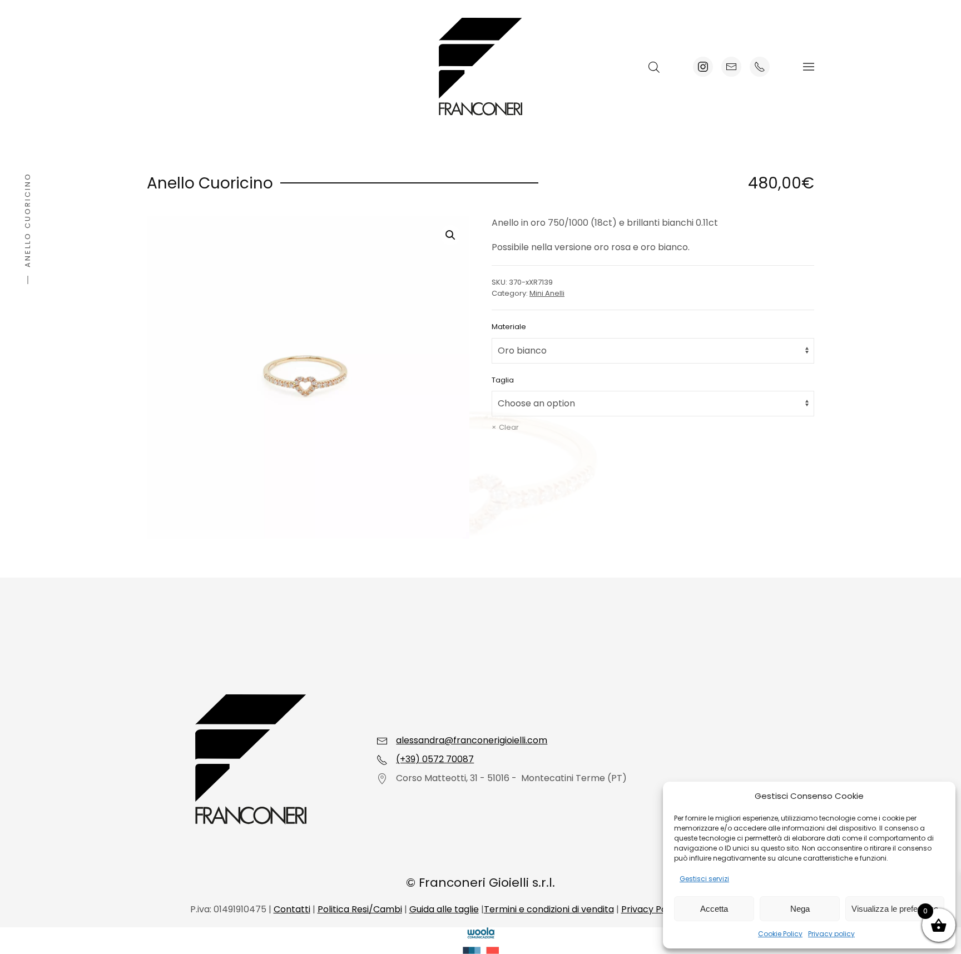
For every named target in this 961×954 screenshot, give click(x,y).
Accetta (714, 908)
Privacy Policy (651, 909)
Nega (800, 908)
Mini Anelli (546, 293)
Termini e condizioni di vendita (549, 909)
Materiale (509, 326)
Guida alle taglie (444, 909)
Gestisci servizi (704, 878)
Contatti (292, 909)
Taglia (503, 380)
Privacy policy (831, 933)
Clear (509, 427)
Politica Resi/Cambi (360, 909)
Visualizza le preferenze (894, 908)
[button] (808, 66)
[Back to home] (480, 66)
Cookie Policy (780, 933)
